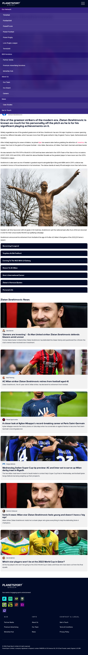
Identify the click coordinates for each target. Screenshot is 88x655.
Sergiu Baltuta (10, 464)
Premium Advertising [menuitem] (11, 627)
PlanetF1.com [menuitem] (8, 26)
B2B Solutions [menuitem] (7, 54)
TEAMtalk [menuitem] (6, 15)
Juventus (80, 142)
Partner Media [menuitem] (8, 60)
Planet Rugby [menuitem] (8, 37)
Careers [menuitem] (6, 93)
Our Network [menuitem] (6, 9)
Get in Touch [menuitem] (6, 110)
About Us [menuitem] (5, 77)
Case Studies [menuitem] (7, 105)
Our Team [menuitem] (6, 82)
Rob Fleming (10, 377)
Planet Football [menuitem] (8, 32)
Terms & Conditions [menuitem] (66, 627)
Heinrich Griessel (11, 511)
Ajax (39, 142)
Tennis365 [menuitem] (6, 49)
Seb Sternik (9, 331)
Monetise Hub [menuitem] (8, 71)
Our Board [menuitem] (6, 88)
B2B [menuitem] (6, 617)
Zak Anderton (10, 558)
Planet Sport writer (12, 419)
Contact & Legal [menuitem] (69, 617)
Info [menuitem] (34, 617)
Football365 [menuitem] (7, 21)
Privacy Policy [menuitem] (64, 632)
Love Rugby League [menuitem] (10, 43)
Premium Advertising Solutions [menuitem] (14, 65)
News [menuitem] (4, 99)
